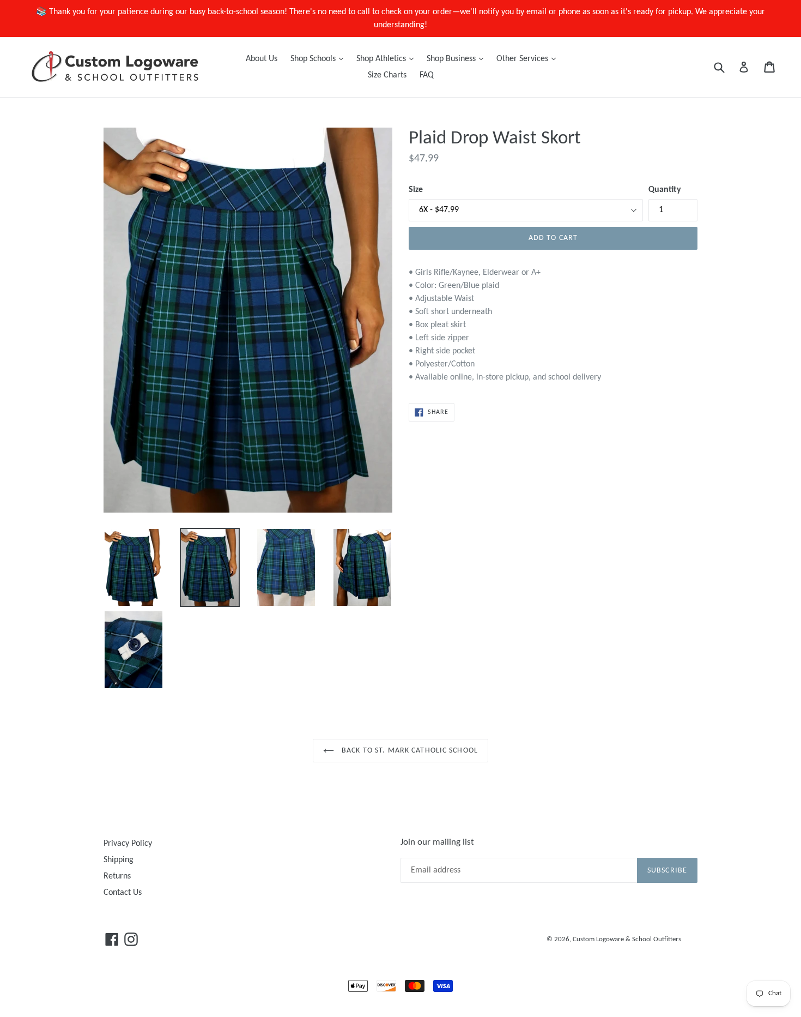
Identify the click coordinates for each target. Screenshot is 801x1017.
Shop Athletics (387, 58)
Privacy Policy (128, 843)
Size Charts (387, 75)
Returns (117, 876)
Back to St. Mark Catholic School (408, 751)
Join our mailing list (437, 842)
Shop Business (458, 58)
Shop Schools (319, 58)
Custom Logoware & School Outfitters (627, 939)
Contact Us (123, 892)
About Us (261, 59)
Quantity (664, 189)
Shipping (119, 860)
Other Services (528, 58)
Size (416, 189)
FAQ (427, 75)
